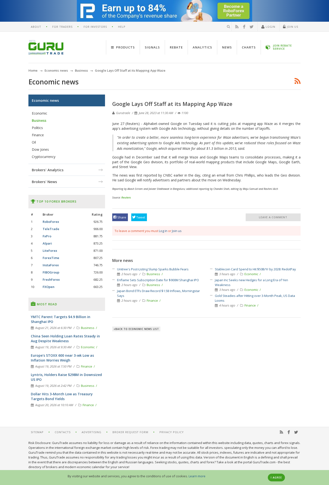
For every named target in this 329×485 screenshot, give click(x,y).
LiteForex (50, 250)
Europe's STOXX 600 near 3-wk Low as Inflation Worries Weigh (62, 357)
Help (121, 26)
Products (125, 47)
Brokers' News (44, 181)
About (36, 26)
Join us (177, 231)
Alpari (47, 243)
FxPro (47, 236)
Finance (153, 300)
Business (154, 274)
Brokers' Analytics (48, 169)
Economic (251, 274)
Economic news (45, 100)
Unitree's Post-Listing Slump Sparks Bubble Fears (153, 269)
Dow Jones (40, 149)
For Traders (62, 26)
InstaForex (51, 265)
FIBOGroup (51, 272)
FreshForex (51, 279)
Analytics (202, 47)
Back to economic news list (137, 329)
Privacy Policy (171, 432)
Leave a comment (273, 217)
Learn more (197, 476)
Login (270, 26)
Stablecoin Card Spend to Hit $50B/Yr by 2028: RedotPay (255, 269)
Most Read (46, 304)
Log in (163, 231)
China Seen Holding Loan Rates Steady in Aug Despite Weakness (65, 338)
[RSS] (237, 27)
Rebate (176, 47)
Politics (37, 127)
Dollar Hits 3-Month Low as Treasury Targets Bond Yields (62, 396)
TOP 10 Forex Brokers (56, 201)
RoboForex (51, 221)
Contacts (63, 432)
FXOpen (48, 287)
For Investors (95, 26)
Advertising (91, 432)
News (227, 47)
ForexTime (51, 258)
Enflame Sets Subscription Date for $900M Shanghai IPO (158, 280)
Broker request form (130, 432)
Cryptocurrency (43, 156)
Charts (249, 47)
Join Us (292, 26)
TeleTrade (51, 229)
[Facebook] (244, 27)
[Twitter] (252, 27)
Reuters (126, 197)
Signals (152, 47)
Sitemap (37, 432)
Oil (34, 142)
